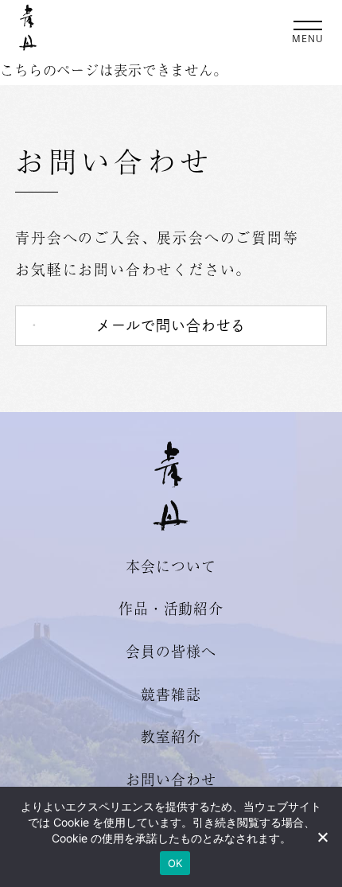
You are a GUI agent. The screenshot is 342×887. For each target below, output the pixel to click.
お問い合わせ (171, 778)
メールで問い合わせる (171, 325)
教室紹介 (170, 736)
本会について (171, 565)
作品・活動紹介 (171, 607)
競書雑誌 (170, 693)
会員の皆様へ (171, 650)
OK (175, 863)
